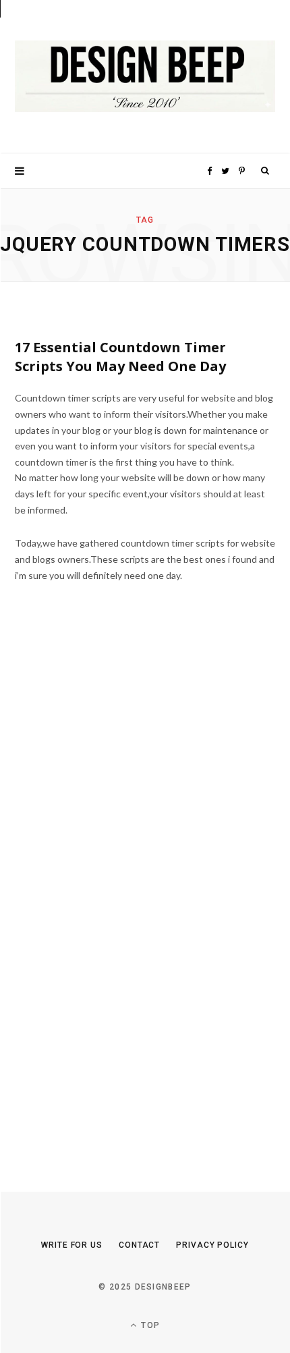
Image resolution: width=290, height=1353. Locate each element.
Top (149, 1325)
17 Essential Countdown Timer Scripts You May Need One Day (120, 356)
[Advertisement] (116, 896)
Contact (139, 1245)
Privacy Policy (212, 1245)
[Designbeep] (145, 76)
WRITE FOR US (72, 1245)
